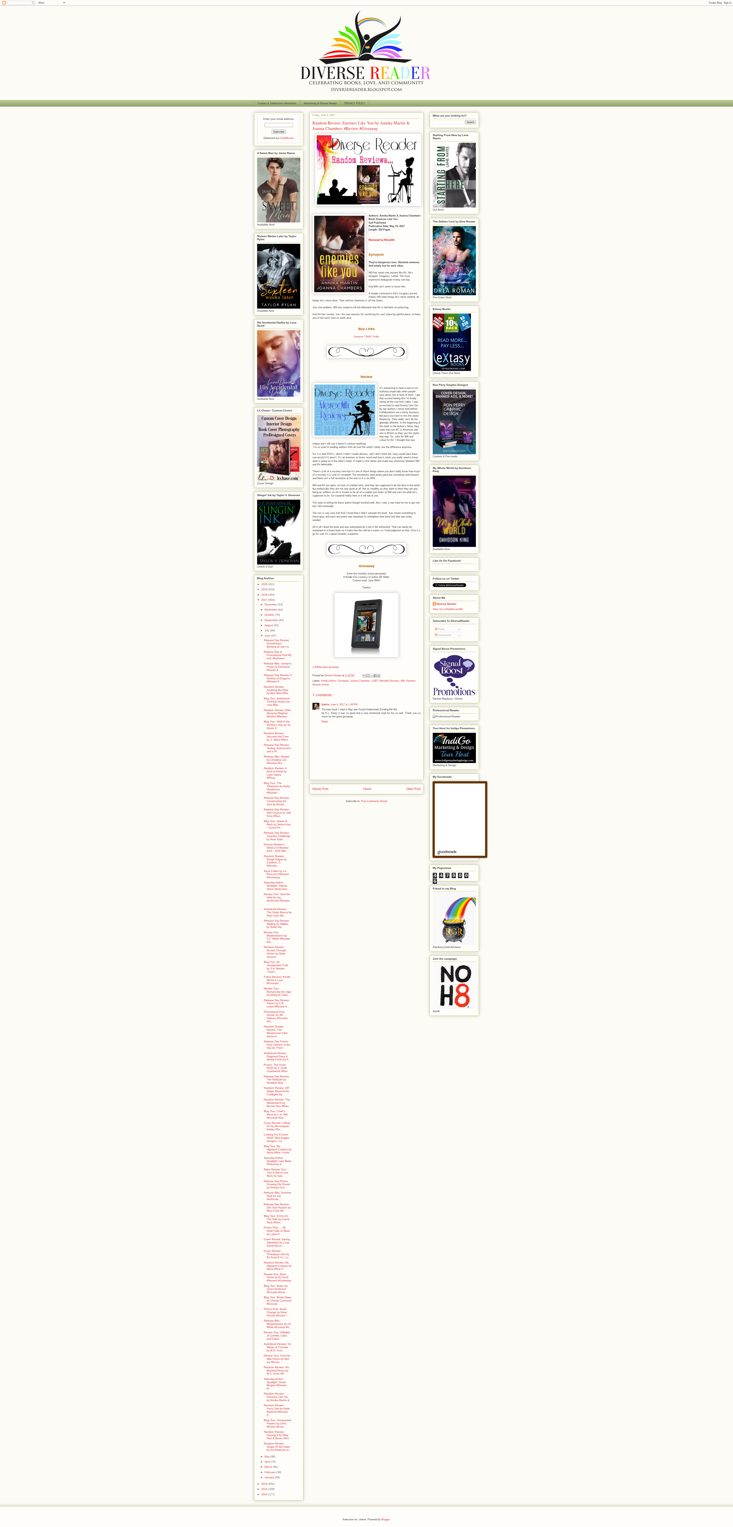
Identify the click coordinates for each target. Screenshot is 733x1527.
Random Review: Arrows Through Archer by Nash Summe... (275, 952)
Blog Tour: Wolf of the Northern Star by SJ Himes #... (277, 725)
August (269, 625)
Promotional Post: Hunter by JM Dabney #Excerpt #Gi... (275, 1016)
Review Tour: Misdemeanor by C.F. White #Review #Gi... (277, 937)
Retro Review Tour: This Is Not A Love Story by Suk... (276, 1172)
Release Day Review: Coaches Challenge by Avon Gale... (277, 836)
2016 (264, 1483)
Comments (444, 635)
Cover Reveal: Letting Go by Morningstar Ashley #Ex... (277, 1126)
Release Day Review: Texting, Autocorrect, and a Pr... (277, 748)
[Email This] (364, 676)
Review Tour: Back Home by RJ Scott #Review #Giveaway (277, 1277)
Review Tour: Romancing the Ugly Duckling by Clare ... (277, 992)
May (267, 1456)
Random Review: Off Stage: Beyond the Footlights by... (276, 1091)
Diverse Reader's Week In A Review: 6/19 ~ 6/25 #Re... (276, 847)
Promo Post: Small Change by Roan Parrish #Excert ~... (277, 1312)
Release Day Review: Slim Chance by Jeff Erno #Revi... (277, 812)
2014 (264, 1494)
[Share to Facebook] (375, 676)
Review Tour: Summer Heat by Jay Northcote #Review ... (277, 899)
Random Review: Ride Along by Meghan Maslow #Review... (277, 713)
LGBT (375, 680)
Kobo (376, 336)
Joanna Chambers (360, 680)
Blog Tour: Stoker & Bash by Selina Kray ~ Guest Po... (277, 824)
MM (403, 680)
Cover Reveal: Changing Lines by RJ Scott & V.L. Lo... (277, 1254)
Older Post (413, 789)
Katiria (325, 704)
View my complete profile (448, 609)
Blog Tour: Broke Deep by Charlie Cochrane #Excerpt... (277, 1300)
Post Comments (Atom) (374, 801)
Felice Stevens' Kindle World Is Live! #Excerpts (277, 980)
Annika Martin (328, 680)
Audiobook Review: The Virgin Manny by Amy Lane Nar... (278, 912)
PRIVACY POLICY (354, 103)
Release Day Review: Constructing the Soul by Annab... (277, 801)
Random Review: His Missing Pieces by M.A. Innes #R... (276, 1370)
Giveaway (343, 680)
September (272, 620)
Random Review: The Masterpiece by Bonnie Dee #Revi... (277, 1103)
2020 (264, 584)
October (270, 614)
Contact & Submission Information (277, 103)
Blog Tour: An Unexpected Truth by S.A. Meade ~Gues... (276, 966)
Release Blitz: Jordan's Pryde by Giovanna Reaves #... (277, 666)
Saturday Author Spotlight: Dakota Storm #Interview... (276, 885)
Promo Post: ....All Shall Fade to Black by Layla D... (277, 1231)
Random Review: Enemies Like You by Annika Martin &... (277, 1397)
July (267, 630)
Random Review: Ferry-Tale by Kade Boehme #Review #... (277, 1410)
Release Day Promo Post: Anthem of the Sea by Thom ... (277, 1044)
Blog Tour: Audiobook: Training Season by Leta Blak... (277, 701)
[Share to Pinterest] (379, 676)
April (268, 1461)
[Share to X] (371, 676)
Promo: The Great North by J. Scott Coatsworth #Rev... (277, 1068)
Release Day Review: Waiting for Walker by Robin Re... (277, 924)
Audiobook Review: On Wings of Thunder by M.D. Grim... (277, 1347)
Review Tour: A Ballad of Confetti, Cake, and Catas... (277, 1335)
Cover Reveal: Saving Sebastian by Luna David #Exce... (277, 1242)
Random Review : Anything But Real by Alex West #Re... (277, 690)
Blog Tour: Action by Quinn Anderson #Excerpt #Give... (276, 1289)
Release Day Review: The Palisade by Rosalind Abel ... (277, 1079)
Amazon (358, 336)
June (268, 635)
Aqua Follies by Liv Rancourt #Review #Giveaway (276, 874)
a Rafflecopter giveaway (325, 667)
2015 (264, 1489)
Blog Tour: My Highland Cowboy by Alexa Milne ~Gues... (278, 1149)
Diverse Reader (446, 603)
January (270, 1477)
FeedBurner (286, 137)
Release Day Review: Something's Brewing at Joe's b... (277, 643)
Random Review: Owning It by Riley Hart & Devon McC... (277, 1435)
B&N (368, 336)
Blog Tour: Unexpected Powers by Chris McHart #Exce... (277, 1423)
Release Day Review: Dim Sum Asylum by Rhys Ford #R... (277, 1207)
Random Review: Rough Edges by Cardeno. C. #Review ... (275, 861)
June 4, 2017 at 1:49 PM (344, 704)
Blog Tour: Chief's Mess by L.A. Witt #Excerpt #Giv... (276, 1114)
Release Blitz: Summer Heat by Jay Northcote (277, 1196)
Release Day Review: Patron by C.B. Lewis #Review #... (277, 1003)
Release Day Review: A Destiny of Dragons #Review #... (278, 678)
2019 (264, 589)
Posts (441, 629)
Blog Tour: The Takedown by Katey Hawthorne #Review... (277, 788)
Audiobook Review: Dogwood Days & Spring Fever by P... (277, 1056)
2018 (264, 594)
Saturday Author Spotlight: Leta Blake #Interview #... (277, 1161)
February (270, 1472)
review (325, 684)
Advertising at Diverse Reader (320, 103)
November (271, 609)
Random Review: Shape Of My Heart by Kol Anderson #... (277, 1447)
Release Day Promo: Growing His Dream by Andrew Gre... (277, 1184)
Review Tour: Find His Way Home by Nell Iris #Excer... (277, 1359)
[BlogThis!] (368, 676)
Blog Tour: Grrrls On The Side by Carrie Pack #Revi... (276, 1219)
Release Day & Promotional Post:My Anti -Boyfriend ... (278, 655)
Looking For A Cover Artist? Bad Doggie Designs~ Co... (276, 1138)
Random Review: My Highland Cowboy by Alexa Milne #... (277, 1266)
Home (367, 789)
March (269, 1466)
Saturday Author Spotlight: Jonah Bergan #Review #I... (275, 1383)
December (271, 604)
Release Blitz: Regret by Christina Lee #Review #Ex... (276, 760)
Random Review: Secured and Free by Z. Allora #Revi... (277, 736)
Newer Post (320, 789)
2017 (264, 599)
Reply (325, 721)
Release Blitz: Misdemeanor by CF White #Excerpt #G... (278, 1324)
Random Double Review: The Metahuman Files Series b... (276, 1031)
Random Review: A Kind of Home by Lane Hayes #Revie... (275, 773)
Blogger (385, 1519)
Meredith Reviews (389, 680)
